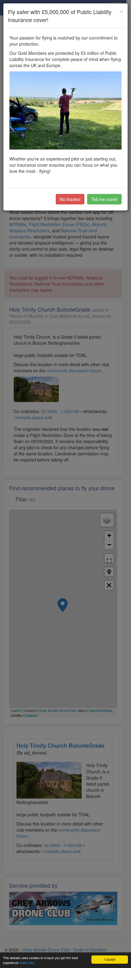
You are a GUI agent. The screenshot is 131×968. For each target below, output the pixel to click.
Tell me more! (104, 199)
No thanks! (70, 199)
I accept (109, 959)
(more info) (26, 962)
